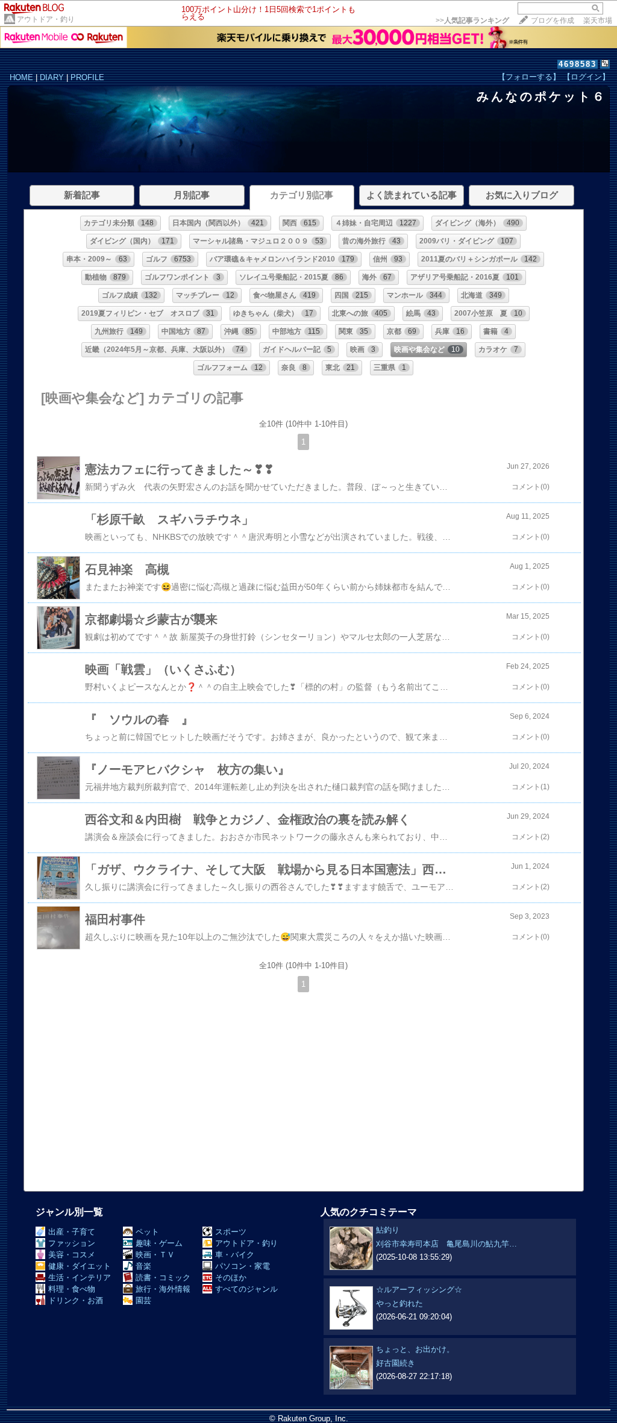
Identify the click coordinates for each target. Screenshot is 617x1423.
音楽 (143, 1266)
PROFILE (87, 77)
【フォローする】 (529, 76)
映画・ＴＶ (155, 1254)
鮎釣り (387, 1229)
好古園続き (395, 1363)
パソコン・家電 (242, 1266)
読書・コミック (163, 1277)
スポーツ (230, 1231)
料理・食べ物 (71, 1288)
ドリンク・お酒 (75, 1300)
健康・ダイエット (79, 1266)
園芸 (143, 1300)
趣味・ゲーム (159, 1243)
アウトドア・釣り (46, 19)
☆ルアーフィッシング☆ (419, 1289)
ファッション (71, 1243)
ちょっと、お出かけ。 (415, 1349)
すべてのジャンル (246, 1288)
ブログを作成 (552, 20)
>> (472, 20)
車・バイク (234, 1254)
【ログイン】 (586, 76)
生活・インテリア (79, 1277)
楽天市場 (597, 20)
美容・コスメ (71, 1254)
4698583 (578, 64)
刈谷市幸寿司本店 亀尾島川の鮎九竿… (446, 1243)
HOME (21, 77)
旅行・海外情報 (163, 1288)
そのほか (230, 1277)
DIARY (52, 77)
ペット (147, 1231)
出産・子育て (71, 1231)
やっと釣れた (399, 1303)
